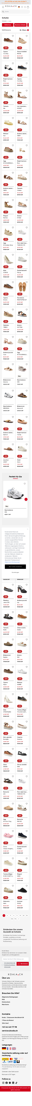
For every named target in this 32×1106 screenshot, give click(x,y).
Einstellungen (15, 572)
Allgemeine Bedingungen (12, 562)
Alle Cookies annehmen (15, 566)
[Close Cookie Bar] (28, 529)
